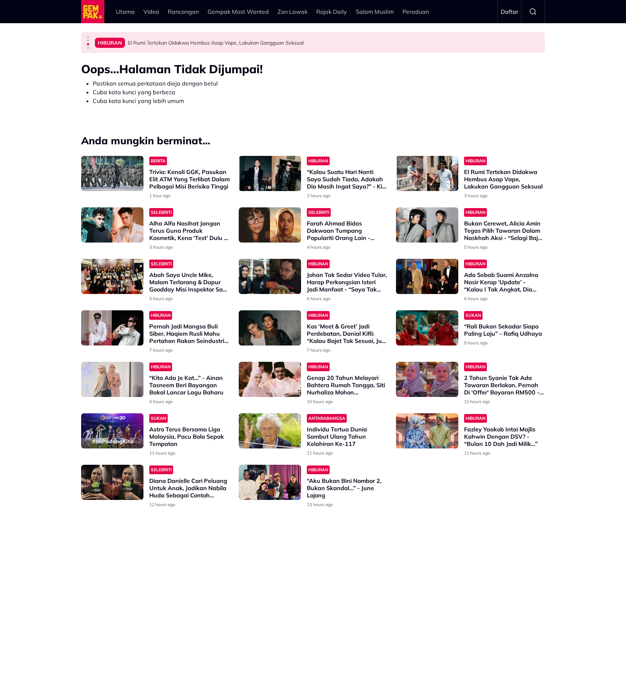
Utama (125, 11)
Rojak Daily (331, 11)
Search (532, 11)
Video (151, 11)
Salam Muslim (375, 11)
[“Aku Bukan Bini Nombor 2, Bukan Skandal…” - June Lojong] (270, 482)
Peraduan (415, 11)
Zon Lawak (292, 11)
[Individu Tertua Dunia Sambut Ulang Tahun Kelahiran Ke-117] (270, 430)
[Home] (92, 11)
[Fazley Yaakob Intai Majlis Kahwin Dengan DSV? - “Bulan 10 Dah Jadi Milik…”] (427, 430)
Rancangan (183, 11)
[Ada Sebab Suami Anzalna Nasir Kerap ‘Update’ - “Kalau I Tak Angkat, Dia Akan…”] (427, 276)
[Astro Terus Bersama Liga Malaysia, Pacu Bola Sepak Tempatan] (112, 430)
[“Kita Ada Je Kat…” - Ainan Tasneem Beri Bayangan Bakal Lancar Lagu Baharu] (112, 379)
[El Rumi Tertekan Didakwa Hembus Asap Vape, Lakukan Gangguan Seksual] (427, 173)
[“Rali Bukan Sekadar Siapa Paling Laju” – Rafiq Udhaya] (427, 327)
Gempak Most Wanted (238, 11)
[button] (88, 37)
